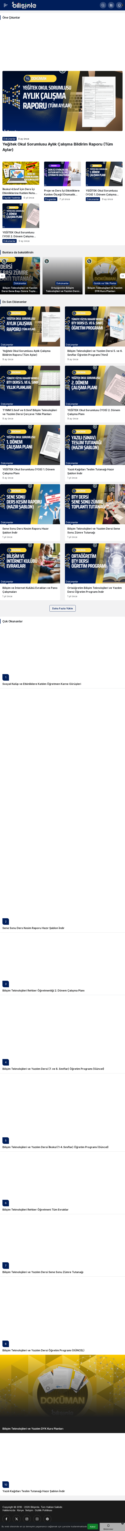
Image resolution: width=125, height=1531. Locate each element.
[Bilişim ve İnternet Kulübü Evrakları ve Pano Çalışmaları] (30, 571)
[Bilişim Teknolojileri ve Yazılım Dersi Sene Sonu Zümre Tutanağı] (95, 512)
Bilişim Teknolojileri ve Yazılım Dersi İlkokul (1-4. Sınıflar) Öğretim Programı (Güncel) (55, 1147)
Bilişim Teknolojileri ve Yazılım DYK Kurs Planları (32, 1428)
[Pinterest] (47, 1519)
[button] (111, 5)
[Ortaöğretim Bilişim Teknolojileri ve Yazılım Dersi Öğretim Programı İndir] (21, 275)
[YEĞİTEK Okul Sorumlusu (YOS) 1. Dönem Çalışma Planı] (104, 182)
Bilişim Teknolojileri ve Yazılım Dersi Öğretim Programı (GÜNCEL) (43, 1350)
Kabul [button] (92, 1526)
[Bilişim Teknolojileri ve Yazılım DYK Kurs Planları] (63, 275)
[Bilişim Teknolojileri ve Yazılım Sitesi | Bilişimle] (24, 5)
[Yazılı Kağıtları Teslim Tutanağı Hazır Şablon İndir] (95, 453)
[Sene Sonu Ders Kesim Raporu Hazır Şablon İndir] (30, 512)
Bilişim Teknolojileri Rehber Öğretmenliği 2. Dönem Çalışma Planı (43, 990)
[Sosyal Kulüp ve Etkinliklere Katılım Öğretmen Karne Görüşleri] (62, 657)
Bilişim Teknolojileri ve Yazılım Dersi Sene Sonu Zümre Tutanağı (42, 1272)
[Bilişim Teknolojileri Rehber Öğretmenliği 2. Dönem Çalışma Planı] (62, 963)
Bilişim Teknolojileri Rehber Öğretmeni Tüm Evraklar (35, 1209)
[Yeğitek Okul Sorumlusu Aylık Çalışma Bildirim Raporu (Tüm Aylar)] (30, 334)
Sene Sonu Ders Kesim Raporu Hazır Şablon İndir (33, 928)
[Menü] (5, 5)
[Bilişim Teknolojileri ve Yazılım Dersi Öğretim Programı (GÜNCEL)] (62, 1315)
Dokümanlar (9, 138)
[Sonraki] (122, 275)
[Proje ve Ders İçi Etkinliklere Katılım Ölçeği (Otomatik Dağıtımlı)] (62, 182)
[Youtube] (37, 1519)
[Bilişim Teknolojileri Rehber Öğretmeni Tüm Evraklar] (62, 1182)
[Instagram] (27, 1519)
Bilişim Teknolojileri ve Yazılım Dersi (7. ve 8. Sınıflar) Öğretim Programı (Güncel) (53, 1068)
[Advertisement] (62, 46)
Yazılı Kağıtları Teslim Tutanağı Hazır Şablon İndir (33, 1491)
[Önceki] (2, 275)
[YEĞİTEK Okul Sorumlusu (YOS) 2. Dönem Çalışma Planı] (20, 224)
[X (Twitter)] (17, 1519)
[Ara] (103, 5)
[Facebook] (6, 1519)
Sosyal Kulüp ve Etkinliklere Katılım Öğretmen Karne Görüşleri (41, 684)
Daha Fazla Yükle (62, 608)
